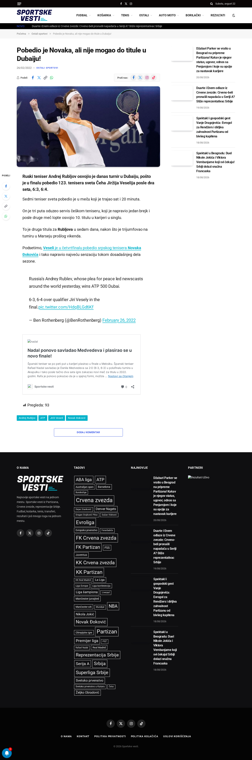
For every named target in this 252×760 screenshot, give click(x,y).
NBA (113, 606)
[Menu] (19, 4)
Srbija (100, 663)
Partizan (107, 631)
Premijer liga (87, 640)
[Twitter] (6, 196)
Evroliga (85, 522)
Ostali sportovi (47, 68)
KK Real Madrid (83, 580)
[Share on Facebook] (33, 77)
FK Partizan (88, 547)
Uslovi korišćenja (177, 736)
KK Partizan (89, 572)
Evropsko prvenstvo (86, 530)
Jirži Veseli (56, 417)
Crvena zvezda (94, 500)
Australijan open (85, 486)
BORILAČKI (193, 15)
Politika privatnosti (110, 736)
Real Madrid (99, 647)
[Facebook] (6, 186)
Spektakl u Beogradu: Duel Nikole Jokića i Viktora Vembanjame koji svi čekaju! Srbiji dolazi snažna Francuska (215, 162)
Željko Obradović (87, 692)
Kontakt (83, 736)
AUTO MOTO (167, 15)
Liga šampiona (87, 592)
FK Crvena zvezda (96, 538)
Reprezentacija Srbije (97, 655)
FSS (107, 548)
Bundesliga (81, 492)
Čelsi (111, 686)
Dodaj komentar (88, 432)
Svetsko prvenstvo (89, 680)
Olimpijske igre (84, 632)
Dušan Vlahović (109, 515)
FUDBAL (81, 15)
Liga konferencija (101, 585)
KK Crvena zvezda (95, 562)
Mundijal (100, 607)
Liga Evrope (82, 585)
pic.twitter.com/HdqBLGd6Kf (66, 307)
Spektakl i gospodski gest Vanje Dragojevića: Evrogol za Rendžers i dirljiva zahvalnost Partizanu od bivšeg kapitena (214, 127)
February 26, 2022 (119, 320)
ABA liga (84, 479)
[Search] (211, 3)
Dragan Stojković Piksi (87, 515)
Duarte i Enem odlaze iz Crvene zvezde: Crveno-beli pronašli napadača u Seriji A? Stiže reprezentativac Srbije (97, 26)
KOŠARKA (104, 15)
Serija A (82, 664)
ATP (42, 417)
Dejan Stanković (83, 509)
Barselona (104, 486)
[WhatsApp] (6, 216)
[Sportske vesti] (34, 15)
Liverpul (106, 592)
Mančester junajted (87, 598)
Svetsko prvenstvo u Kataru (90, 686)
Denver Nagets (106, 509)
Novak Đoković (77, 417)
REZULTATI (218, 15)
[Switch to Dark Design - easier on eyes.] (233, 15)
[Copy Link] (45, 77)
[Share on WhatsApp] (52, 77)
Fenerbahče (107, 530)
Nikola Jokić (85, 614)
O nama (66, 736)
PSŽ (105, 641)
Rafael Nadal (82, 647)
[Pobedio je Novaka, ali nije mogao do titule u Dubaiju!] (88, 126)
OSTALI (144, 15)
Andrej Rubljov (27, 417)
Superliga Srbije (92, 672)
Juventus (81, 554)
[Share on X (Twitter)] (39, 77)
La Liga (100, 580)
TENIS (125, 15)
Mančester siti (84, 606)
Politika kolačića (144, 736)
